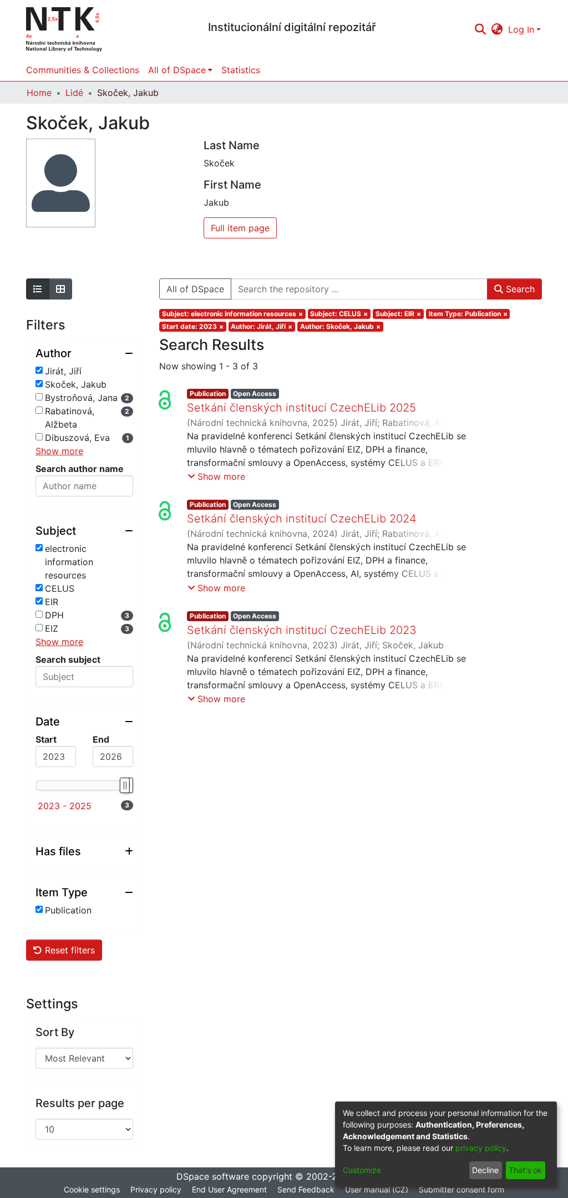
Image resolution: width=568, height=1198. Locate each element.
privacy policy (480, 1148)
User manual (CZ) (376, 1189)
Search (519, 289)
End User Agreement (229, 1189)
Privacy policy (155, 1189)
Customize (362, 1170)
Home (39, 92)
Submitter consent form (461, 1189)
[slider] (124, 785)
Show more (59, 450)
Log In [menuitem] (521, 29)
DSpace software (212, 1176)
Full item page (240, 227)
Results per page (80, 1103)
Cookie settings (92, 1189)
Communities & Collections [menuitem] (82, 69)
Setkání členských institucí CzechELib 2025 (301, 407)
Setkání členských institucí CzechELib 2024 (302, 518)
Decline (485, 1170)
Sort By (55, 1032)
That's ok (525, 1170)
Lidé (74, 92)
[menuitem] (497, 29)
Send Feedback (305, 1189)
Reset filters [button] (68, 950)
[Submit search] (480, 29)
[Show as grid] (60, 289)
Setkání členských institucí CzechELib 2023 (302, 630)
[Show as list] (37, 289)
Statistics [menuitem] (240, 69)
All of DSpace (195, 289)
